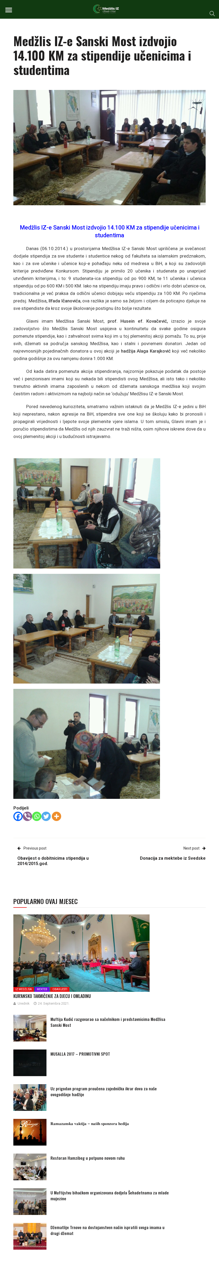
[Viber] (27, 816)
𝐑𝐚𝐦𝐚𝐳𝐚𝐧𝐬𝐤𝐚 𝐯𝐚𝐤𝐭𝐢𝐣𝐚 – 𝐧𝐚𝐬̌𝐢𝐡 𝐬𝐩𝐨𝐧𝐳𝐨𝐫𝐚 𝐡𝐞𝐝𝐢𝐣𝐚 (89, 1123)
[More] (56, 816)
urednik (24, 1003)
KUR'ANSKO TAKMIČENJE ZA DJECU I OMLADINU (52, 996)
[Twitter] (46, 816)
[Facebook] (18, 816)
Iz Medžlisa (23, 989)
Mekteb (42, 989)
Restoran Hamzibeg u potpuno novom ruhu (87, 1158)
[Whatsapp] (36, 816)
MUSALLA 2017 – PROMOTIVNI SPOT (80, 1054)
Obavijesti (59, 989)
